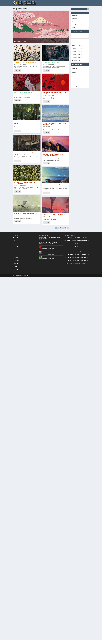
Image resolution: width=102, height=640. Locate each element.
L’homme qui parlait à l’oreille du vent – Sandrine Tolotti (34, 40)
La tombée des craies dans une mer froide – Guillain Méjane (55, 124)
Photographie (17, 246)
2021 (73, 48)
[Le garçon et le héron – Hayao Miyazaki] (40, 257)
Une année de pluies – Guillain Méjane (24, 153)
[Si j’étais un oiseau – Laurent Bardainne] (26, 53)
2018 (73, 57)
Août (80, 237)
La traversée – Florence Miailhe (23, 92)
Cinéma (85, 3)
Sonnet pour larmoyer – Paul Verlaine (50, 242)
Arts (70, 3)
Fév (69, 237)
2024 (73, 39)
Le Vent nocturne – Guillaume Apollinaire (78, 72)
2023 (73, 42)
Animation (20, 94)
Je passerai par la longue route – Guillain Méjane (54, 93)
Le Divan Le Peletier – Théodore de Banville (51, 237)
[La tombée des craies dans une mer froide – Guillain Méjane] (55, 113)
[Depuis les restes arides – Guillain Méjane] (55, 205)
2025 (73, 37)
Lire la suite (18, 70)
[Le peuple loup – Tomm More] (55, 53)
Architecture (62, 3)
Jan (67, 237)
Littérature (77, 3)
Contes (16, 263)
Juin (76, 237)
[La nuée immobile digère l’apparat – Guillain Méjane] (26, 112)
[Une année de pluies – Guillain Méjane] (26, 143)
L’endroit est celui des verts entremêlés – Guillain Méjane (25, 183)
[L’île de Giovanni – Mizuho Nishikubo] (40, 247)
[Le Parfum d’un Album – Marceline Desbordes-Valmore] (40, 252)
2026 (73, 34)
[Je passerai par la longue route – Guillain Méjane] (55, 82)
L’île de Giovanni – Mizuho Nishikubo (49, 247)
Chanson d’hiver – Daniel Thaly (78, 75)
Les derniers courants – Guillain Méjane (25, 213)
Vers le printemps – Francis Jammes (79, 86)
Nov (86, 240)
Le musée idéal (53, 3)
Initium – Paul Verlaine (76, 83)
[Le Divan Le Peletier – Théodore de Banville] (40, 238)
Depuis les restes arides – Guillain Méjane (54, 214)
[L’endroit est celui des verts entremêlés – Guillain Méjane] (26, 173)
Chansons (20, 64)
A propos (27, 275)
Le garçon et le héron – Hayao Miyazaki (50, 257)
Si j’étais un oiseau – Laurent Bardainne (25, 62)
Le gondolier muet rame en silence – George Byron (79, 68)
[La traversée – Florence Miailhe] (26, 82)
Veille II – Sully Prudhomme (77, 78)
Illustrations (17, 243)
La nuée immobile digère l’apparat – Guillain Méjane (26, 122)
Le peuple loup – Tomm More (51, 62)
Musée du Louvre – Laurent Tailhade (79, 80)
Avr (73, 237)
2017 (73, 60)
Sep (82, 240)
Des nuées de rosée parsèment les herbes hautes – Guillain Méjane (54, 155)
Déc (88, 240)
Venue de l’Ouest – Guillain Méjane (52, 185)
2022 (73, 45)
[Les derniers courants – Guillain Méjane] (26, 203)
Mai (74, 237)
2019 (73, 54)
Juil (78, 237)
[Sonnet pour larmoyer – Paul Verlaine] (40, 243)
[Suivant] (68, 228)
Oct (84, 240)
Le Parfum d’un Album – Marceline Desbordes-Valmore (51, 252)
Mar (71, 237)
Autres (16, 257)
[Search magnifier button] (88, 9)
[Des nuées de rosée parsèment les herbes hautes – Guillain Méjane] (55, 144)
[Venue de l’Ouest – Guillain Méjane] (55, 175)
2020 (73, 51)
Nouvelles (24, 41)
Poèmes (25, 125)
